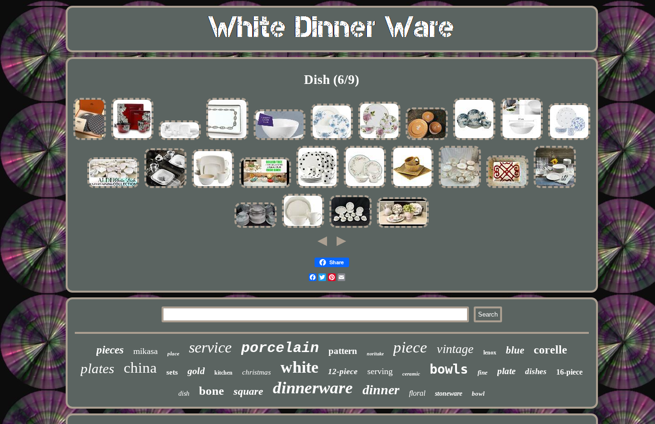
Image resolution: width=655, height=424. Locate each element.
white (299, 367)
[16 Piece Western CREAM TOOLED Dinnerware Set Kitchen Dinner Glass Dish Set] (412, 187)
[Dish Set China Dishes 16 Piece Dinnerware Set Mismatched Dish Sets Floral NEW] (569, 139)
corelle (550, 349)
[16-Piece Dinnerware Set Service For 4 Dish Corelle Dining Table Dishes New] (165, 187)
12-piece (343, 371)
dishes (536, 371)
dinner (381, 389)
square (248, 391)
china (140, 367)
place (173, 353)
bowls (449, 369)
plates (97, 368)
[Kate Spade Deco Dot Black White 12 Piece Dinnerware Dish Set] (317, 187)
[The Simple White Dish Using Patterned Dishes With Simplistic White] (403, 227)
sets (172, 372)
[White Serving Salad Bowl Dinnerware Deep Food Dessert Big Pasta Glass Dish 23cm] (522, 139)
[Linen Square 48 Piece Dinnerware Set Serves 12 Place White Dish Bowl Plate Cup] (213, 187)
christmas (256, 372)
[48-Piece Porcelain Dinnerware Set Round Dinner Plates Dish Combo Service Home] (555, 187)
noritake (375, 353)
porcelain (280, 348)
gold (196, 370)
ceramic (411, 374)
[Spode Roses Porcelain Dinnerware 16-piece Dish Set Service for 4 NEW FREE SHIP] (379, 139)
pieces (110, 350)
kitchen (223, 372)
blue (515, 350)
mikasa (145, 351)
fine (483, 372)
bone (211, 390)
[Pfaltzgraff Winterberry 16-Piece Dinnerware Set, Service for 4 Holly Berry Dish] (365, 187)
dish (183, 393)
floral (417, 393)
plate (506, 371)
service (210, 347)
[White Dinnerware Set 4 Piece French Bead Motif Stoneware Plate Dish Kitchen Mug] (303, 227)
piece (410, 347)
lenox (489, 352)
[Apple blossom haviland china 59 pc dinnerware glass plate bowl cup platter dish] (256, 227)
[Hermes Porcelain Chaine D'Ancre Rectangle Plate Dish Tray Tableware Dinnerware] (227, 139)
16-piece (569, 372)
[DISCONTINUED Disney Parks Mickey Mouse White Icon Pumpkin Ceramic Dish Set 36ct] (427, 139)
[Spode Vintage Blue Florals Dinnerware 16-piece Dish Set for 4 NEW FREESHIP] (332, 139)
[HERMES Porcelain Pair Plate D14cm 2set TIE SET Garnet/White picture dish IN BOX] (89, 139)
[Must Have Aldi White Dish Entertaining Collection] (113, 187)
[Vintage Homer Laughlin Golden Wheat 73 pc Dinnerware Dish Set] (460, 187)
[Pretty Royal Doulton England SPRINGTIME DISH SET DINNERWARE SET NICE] (351, 227)
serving (380, 371)
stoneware (448, 393)
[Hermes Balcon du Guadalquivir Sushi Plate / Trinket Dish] (507, 187)
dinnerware (313, 387)
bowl (478, 393)
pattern (342, 351)
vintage (455, 349)
